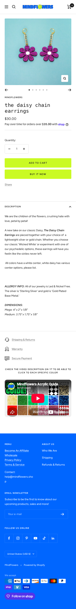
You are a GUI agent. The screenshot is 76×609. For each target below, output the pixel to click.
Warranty (17, 349)
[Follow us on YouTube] (35, 538)
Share (8, 184)
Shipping (47, 457)
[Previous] (6, 90)
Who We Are (49, 450)
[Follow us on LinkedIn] (53, 538)
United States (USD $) (19, 554)
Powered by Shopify (34, 565)
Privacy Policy (13, 460)
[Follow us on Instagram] (17, 538)
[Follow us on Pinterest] (26, 538)
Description (13, 206)
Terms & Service (15, 464)
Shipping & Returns (23, 339)
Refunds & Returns (53, 464)
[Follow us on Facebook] (9, 538)
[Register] (62, 514)
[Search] (14, 7)
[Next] (69, 90)
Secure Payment (22, 358)
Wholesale (11, 455)
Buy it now (38, 174)
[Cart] (69, 7)
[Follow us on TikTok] (44, 538)
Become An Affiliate (17, 450)
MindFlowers (14, 97)
